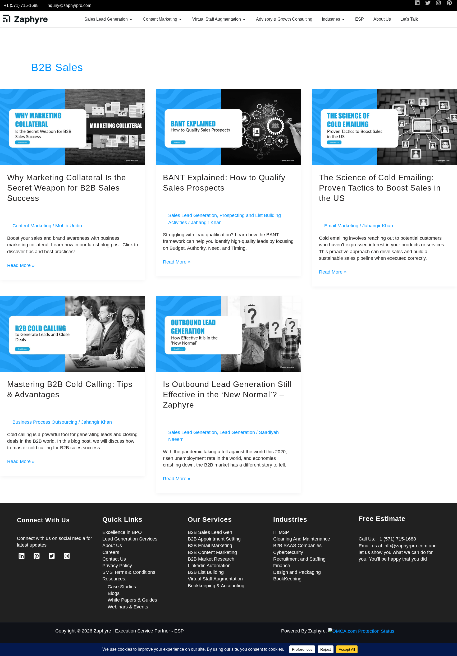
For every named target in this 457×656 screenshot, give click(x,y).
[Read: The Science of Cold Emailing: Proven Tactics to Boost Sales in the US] (384, 127)
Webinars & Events (128, 606)
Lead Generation (237, 432)
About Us (112, 545)
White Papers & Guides (132, 600)
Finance (281, 565)
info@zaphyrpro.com (405, 545)
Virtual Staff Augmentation (215, 578)
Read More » (21, 265)
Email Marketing (341, 225)
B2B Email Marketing (210, 545)
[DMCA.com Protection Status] (361, 631)
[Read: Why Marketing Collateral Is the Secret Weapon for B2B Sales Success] (72, 127)
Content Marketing (31, 225)
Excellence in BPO (122, 532)
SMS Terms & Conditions (128, 572)
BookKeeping (287, 578)
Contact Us (114, 559)
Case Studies (122, 586)
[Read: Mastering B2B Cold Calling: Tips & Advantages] (72, 333)
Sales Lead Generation (192, 215)
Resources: (114, 578)
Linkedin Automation (209, 565)
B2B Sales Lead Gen (210, 532)
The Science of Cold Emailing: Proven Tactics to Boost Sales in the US (380, 187)
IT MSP (281, 532)
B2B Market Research (211, 559)
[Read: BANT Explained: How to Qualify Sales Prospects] (228, 127)
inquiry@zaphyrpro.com (69, 5)
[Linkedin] (21, 556)
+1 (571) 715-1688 (21, 5)
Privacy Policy (117, 565)
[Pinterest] (36, 556)
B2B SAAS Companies (297, 545)
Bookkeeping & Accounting (216, 585)
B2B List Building (206, 572)
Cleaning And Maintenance (301, 539)
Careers (110, 552)
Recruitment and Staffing (299, 559)
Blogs (114, 593)
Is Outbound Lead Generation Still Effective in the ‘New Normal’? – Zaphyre (227, 394)
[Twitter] (51, 556)
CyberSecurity (288, 552)
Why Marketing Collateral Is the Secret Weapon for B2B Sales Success (66, 187)
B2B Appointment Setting (214, 539)
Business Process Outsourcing (44, 422)
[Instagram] (66, 556)
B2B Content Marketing (212, 552)
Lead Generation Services (129, 539)
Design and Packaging (297, 572)
